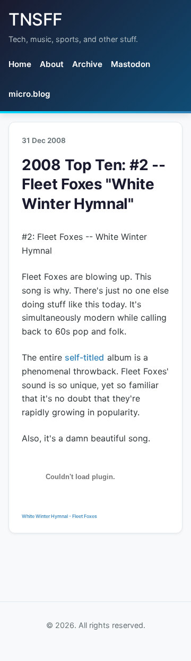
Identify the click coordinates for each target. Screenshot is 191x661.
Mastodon (130, 64)
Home (19, 64)
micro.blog (29, 94)
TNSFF (35, 19)
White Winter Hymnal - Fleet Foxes (59, 516)
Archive (87, 64)
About (52, 64)
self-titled (84, 357)
